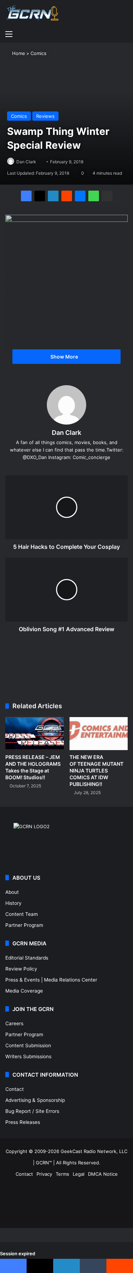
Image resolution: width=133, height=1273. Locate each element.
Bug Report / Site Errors (32, 1111)
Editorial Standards (26, 958)
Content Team (21, 914)
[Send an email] (38, 161)
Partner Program (24, 925)
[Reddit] (66, 196)
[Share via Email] (107, 196)
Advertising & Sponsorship (35, 1100)
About (12, 892)
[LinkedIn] (53, 196)
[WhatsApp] (93, 196)
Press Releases (22, 1122)
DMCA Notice (103, 1174)
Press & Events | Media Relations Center (51, 980)
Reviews (45, 116)
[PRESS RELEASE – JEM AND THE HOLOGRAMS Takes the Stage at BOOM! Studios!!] (34, 733)
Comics (38, 53)
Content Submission (28, 1045)
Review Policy (21, 969)
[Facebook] (26, 196)
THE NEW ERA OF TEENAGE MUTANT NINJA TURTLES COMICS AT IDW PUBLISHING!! (96, 770)
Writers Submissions (28, 1056)
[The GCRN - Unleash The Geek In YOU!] (32, 13)
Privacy (44, 1174)
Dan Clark (26, 161)
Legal (78, 1174)
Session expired (17, 1253)
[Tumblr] (93, 1266)
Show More (64, 357)
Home (18, 53)
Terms (62, 1174)
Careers (14, 1023)
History (13, 903)
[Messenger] (80, 196)
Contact (14, 1089)
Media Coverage (24, 991)
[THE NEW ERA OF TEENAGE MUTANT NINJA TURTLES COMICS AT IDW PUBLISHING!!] (99, 733)
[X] (39, 196)
